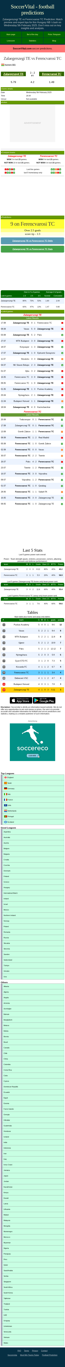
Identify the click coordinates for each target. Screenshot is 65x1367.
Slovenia (7, 949)
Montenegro (8, 1231)
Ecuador (7, 1092)
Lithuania (7, 1209)
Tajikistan (7, 1298)
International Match (11, 893)
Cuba (6, 1075)
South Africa (8, 1287)
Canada (6, 1048)
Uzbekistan (8, 1326)
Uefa (9, 805)
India (5, 1142)
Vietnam (7, 1337)
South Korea (8, 1293)
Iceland (6, 1137)
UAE (5, 1315)
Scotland (10, 822)
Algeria (6, 992)
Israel (6, 904)
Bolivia (6, 1031)
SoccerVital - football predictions (32, 10)
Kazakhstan (8, 1187)
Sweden (7, 954)
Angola (6, 997)
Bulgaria (7, 854)
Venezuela (7, 1332)
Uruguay (7, 1321)
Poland (6, 926)
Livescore (11, 41)
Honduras (7, 1131)
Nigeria (6, 1248)
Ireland (6, 899)
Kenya (6, 1192)
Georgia (7, 1114)
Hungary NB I (10, 65)
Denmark (7, 871)
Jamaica (7, 1170)
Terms (26, 1351)
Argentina (7, 832)
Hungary (7, 887)
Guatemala (8, 1126)
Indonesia (7, 1148)
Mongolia (7, 1226)
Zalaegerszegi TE (13, 74)
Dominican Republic (11, 1087)
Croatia (6, 860)
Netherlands (11, 811)
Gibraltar (7, 1120)
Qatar (6, 1265)
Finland (6, 876)
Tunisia (6, 1309)
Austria (6, 843)
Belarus (6, 1025)
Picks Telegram (54, 34)
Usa (5, 977)
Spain (9, 783)
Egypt (6, 1098)
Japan (6, 1176)
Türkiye (6, 965)
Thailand (7, 1304)
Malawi (6, 1215)
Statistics (32, 41)
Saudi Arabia (8, 1270)
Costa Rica (8, 1070)
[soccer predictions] (32, 760)
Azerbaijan (7, 1009)
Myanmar (7, 1243)
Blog (54, 41)
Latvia (6, 1204)
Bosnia (6, 1036)
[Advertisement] (32, 123)
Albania (6, 986)
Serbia (6, 1276)
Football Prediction (49, 1355)
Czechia (7, 865)
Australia (7, 837)
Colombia (7, 1064)
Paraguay (7, 1254)
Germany (11, 788)
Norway (6, 921)
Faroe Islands (9, 1109)
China (6, 1059)
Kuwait (6, 1198)
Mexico (6, 910)
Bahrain (6, 1014)
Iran (5, 1153)
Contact (44, 1351)
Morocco (7, 1237)
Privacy (35, 1351)
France (10, 800)
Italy (9, 794)
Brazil (6, 1042)
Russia (6, 938)
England (10, 777)
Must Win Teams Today (29, 1355)
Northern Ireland (10, 915)
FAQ (19, 1351)
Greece (6, 882)
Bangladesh (8, 1020)
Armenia (7, 1003)
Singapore (7, 1282)
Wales (6, 1343)
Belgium (6, 848)
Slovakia (7, 943)
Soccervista (12, 1355)
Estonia (6, 1103)
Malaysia (7, 1220)
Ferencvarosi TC (51, 74)
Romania (7, 932)
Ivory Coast (8, 1165)
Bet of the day (32, 34)
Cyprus (6, 1081)
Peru (5, 1259)
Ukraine (6, 971)
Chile (5, 1053)
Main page (10, 34)
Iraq (5, 1159)
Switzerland (8, 960)
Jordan (6, 1181)
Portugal (10, 816)
